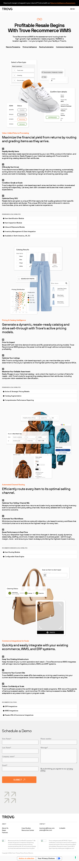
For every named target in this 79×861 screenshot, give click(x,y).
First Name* (6, 739)
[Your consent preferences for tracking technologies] (75, 857)
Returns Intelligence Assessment (62, 3)
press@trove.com (46, 830)
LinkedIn (62, 828)
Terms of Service (28, 853)
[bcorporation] (3, 844)
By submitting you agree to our (57, 769)
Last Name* (6, 747)
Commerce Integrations (64, 47)
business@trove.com (47, 828)
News (4, 830)
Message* (44, 747)
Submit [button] (17, 779)
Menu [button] (72, 9)
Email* (4, 765)
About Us (5, 828)
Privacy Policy (19, 853)
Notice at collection (26, 858)
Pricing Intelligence (30, 47)
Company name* (8, 756)
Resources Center (28, 830)
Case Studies (26, 828)
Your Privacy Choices (46, 858)
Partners (5, 832)
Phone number (46, 739)
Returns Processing (13, 47)
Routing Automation (46, 47)
